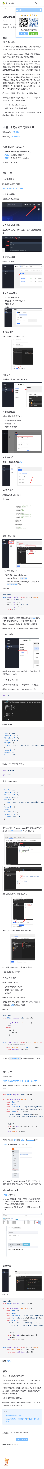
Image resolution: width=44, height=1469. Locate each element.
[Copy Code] (41, 595)
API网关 (5, 1195)
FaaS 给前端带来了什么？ (14, 1415)
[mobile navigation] (40, 3)
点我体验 (15, 132)
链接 (20, 462)
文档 (15, 1140)
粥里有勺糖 (7, 25)
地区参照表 (16, 137)
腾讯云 (7, 155)
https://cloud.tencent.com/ (12, 188)
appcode (30, 1140)
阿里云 (7, 158)
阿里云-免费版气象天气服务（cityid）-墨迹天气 (20, 1081)
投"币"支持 (23, 1439)
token (23, 1140)
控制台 (4, 1144)
